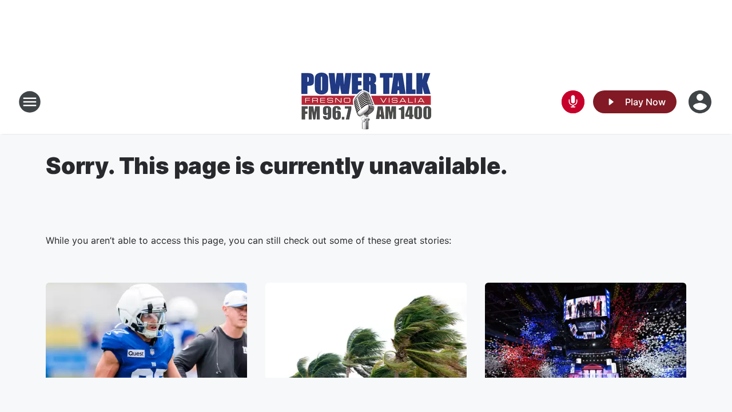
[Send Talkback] (573, 101)
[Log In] (701, 101)
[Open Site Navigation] (29, 101)
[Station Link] (366, 102)
